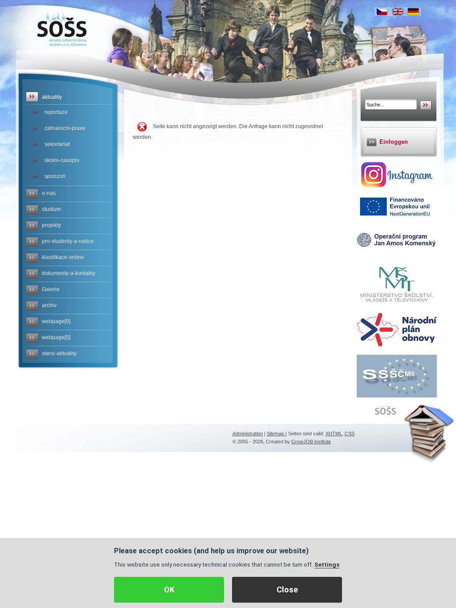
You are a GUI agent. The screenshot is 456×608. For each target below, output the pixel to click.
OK (169, 589)
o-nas (49, 193)
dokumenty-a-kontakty (68, 273)
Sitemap (276, 433)
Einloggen (393, 141)
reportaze (56, 112)
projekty (51, 225)
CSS (349, 433)
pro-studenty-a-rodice (68, 241)
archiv (49, 305)
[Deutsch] (413, 11)
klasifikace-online (63, 257)
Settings (326, 564)
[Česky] (382, 11)
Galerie (51, 289)
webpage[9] (56, 321)
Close (287, 589)
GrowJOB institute (311, 441)
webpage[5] (56, 337)
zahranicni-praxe (65, 128)
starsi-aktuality (59, 353)
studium (51, 209)
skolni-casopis (62, 160)
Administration (247, 433)
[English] (397, 11)
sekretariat (57, 144)
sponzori (55, 176)
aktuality (52, 97)
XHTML (334, 433)
